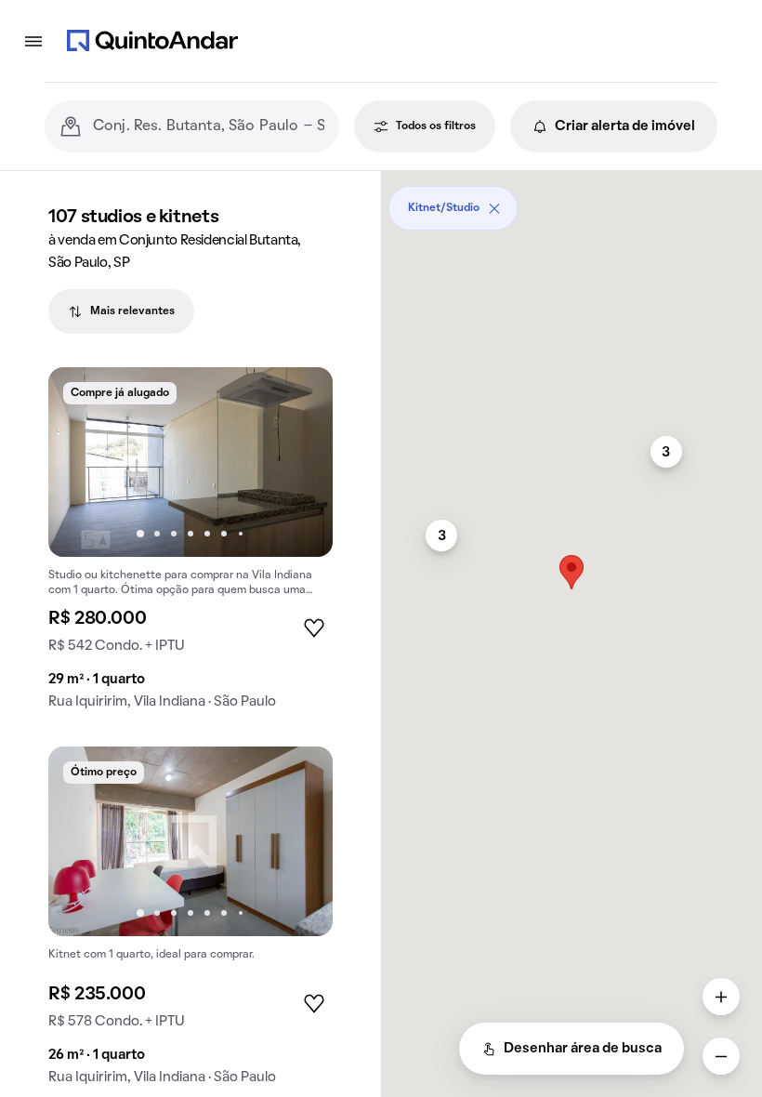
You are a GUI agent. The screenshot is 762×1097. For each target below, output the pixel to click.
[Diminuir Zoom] (721, 1056)
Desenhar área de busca (583, 1048)
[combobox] (208, 126)
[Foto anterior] (81, 462)
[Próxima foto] (299, 462)
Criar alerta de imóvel (625, 126)
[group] (190, 545)
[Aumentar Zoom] (721, 996)
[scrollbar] (571, 201)
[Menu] (33, 40)
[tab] (121, 311)
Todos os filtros (436, 126)
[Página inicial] (152, 41)
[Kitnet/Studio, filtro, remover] (494, 208)
